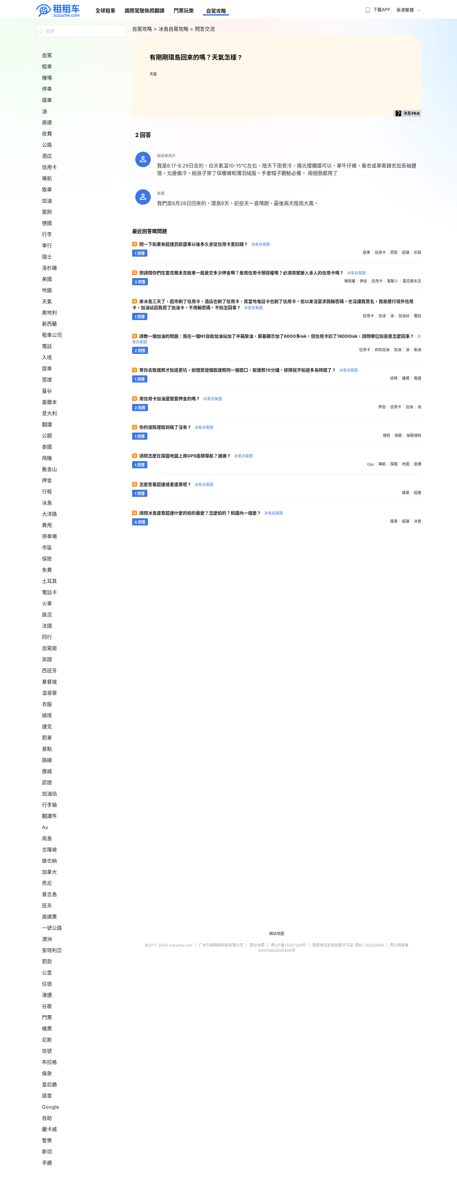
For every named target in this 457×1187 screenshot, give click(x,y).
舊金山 (49, 469)
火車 (47, 603)
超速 (405, 252)
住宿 (47, 984)
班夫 (47, 905)
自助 (47, 1118)
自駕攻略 (216, 11)
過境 (47, 715)
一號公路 (52, 928)
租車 (47, 66)
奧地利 (49, 312)
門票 (47, 1017)
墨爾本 (49, 402)
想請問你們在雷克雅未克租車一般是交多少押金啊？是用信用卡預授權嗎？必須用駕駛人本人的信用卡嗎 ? (252, 272)
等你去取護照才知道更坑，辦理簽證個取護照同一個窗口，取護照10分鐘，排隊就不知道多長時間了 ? (248, 370)
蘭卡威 (49, 1129)
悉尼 (47, 883)
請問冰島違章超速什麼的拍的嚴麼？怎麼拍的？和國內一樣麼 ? (211, 513)
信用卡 (49, 167)
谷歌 (47, 1006)
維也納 (49, 861)
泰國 (47, 447)
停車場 (49, 536)
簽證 (47, 380)
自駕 (47, 55)
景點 (47, 749)
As (45, 827)
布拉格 (49, 1062)
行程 (47, 491)
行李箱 (49, 805)
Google (50, 1107)
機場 (47, 78)
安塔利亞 (52, 950)
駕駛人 (392, 281)
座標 (417, 464)
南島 (47, 838)
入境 (47, 357)
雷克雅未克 (412, 281)
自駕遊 (49, 648)
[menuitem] (377, 8)
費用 (47, 525)
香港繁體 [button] (405, 9)
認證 (47, 782)
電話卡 (49, 592)
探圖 (394, 464)
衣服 (47, 704)
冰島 (47, 503)
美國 (47, 279)
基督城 (49, 682)
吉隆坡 (49, 849)
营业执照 (257, 945)
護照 (405, 378)
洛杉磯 (49, 268)
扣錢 (417, 252)
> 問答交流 (202, 29)
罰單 (47, 738)
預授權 (349, 281)
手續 (47, 1163)
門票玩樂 (184, 10)
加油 (47, 201)
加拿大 (49, 872)
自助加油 (382, 349)
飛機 (47, 458)
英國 (47, 659)
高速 (47, 122)
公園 (47, 436)
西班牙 (49, 670)
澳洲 (47, 939)
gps (370, 464)
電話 (47, 346)
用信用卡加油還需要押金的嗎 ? (180, 398)
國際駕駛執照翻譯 (144, 10)
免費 (47, 570)
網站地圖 (276, 933)
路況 (47, 615)
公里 (47, 972)
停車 (47, 89)
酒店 (47, 156)
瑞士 (47, 257)
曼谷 (47, 391)
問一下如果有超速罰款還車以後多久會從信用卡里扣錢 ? (204, 244)
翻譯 (47, 424)
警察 (47, 1140)
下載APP (381, 9)
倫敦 (47, 1073)
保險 (47, 559)
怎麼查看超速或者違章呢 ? (176, 484)
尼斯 (47, 1040)
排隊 (394, 378)
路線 (47, 760)
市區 (47, 547)
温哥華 (49, 693)
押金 (47, 480)
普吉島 (49, 894)
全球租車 (105, 10)
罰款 (47, 961)
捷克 (47, 726)
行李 (47, 234)
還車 (47, 100)
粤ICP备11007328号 (288, 945)
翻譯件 (49, 816)
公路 (47, 145)
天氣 (47, 301)
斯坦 (47, 1151)
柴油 (417, 349)
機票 (47, 1028)
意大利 (49, 413)
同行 (47, 637)
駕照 (47, 212)
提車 (47, 368)
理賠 (386, 435)
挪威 (47, 771)
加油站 (49, 794)
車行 (47, 245)
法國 (47, 626)
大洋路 (49, 514)
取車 (47, 189)
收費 (47, 134)
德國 (47, 223)
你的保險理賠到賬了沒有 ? (176, 427)
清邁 (47, 995)
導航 (47, 178)
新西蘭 (49, 324)
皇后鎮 (49, 1084)
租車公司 (52, 335)
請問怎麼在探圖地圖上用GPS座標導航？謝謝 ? (196, 455)
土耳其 (49, 581)
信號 (47, 1051)
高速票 (49, 917)
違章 (47, 1096)
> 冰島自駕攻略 (172, 29)
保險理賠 (413, 435)
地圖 (47, 290)
